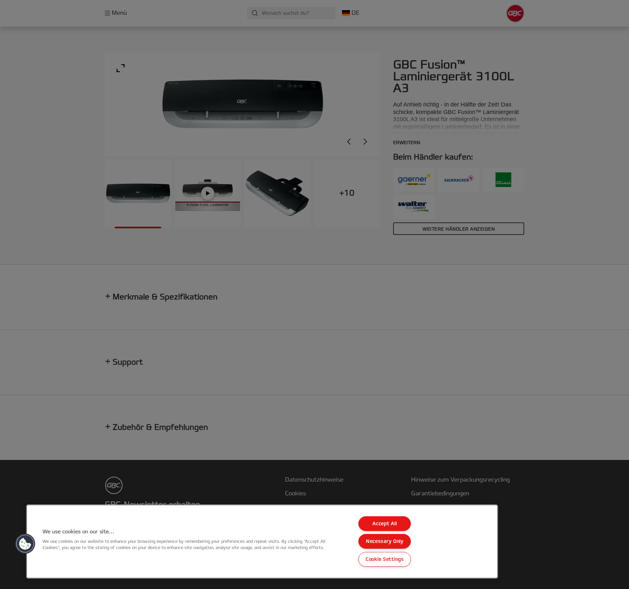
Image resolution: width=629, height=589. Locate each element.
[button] (25, 543)
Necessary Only (385, 541)
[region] (262, 541)
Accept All (384, 524)
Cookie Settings (385, 559)
